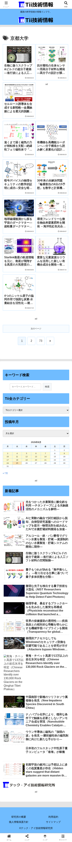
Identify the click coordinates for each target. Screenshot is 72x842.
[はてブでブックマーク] (60, 834)
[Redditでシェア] (44, 834)
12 (27, 457)
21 (45, 460)
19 (27, 460)
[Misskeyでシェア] (60, 824)
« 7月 (5, 473)
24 (8, 463)
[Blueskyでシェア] (44, 824)
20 (36, 460)
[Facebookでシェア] (12, 834)
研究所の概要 (18, 816)
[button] (65, 549)
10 (8, 457)
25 (17, 463)
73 (40, 340)
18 (17, 460)
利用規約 (53, 816)
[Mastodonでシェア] (28, 824)
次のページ (36, 328)
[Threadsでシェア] (28, 834)
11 (17, 457)
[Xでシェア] (12, 824)
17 (8, 460)
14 (45, 457)
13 (36, 457)
